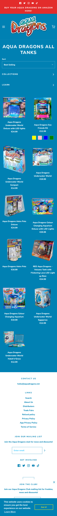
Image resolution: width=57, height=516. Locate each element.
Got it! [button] (44, 507)
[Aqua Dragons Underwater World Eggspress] (42, 297)
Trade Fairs (28, 410)
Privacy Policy (28, 418)
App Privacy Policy (28, 422)
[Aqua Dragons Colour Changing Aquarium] (14, 297)
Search (28, 398)
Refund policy (28, 414)
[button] (28, 64)
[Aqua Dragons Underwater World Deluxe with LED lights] (14, 107)
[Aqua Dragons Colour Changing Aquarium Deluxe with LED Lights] (42, 206)
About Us (28, 402)
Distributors (28, 406)
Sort (4, 59)
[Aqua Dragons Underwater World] (42, 157)
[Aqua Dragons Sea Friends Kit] (42, 109)
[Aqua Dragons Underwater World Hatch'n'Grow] (14, 339)
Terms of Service (28, 427)
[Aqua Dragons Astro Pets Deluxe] (14, 206)
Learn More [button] (10, 512)
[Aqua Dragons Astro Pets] (14, 250)
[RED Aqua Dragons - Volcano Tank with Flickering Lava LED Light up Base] (42, 250)
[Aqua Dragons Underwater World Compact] (14, 160)
